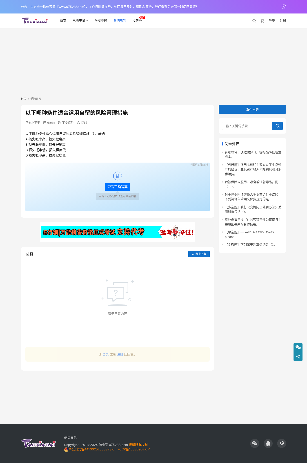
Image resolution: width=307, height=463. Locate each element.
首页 (63, 20)
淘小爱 (103, 445)
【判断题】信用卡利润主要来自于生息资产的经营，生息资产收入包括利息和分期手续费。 (253, 169)
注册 (283, 20)
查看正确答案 (117, 187)
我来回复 (201, 254)
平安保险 (68, 122)
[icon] (254, 443)
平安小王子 (32, 122)
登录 (272, 20)
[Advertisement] (153, 61)
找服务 (137, 20)
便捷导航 (70, 437)
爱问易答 (119, 20)
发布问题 (252, 109)
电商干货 (79, 20)
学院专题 (101, 20)
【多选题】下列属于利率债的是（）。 (251, 245)
